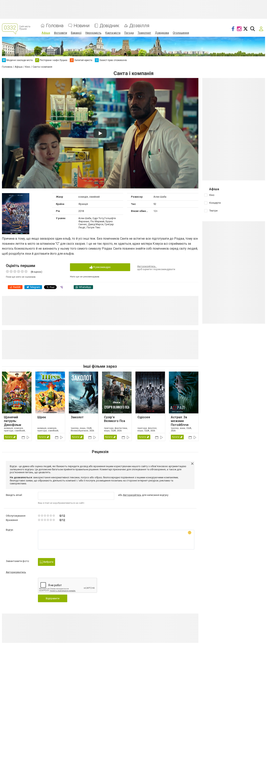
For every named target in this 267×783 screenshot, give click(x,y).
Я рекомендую (102, 267)
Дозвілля (139, 25)
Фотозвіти (60, 32)
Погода (129, 32)
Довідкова (162, 32)
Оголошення (181, 32)
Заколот (77, 417)
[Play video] (100, 133)
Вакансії (76, 32)
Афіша (46, 32)
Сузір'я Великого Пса (114, 419)
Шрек (41, 417)
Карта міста (112, 32)
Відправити (52, 598)
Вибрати (48, 561)
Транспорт (144, 32)
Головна (55, 25)
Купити (9, 437)
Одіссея (143, 417)
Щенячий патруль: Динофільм (12, 420)
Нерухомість (93, 32)
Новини (82, 25)
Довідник (109, 25)
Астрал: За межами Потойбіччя (179, 420)
